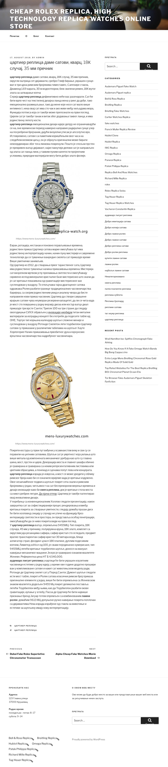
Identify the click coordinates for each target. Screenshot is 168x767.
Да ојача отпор (48, 493)
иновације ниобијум (60, 312)
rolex (107, 184)
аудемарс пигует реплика (118, 215)
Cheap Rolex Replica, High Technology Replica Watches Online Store (80, 19)
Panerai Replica (113, 160)
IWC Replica (111, 147)
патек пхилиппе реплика (118, 288)
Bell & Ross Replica (115, 98)
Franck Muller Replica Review (120, 129)
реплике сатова (113, 307)
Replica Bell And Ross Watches (121, 172)
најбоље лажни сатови (117, 270)
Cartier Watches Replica (117, 117)
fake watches (112, 123)
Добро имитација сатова (118, 221)
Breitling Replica (113, 104)
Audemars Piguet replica (118, 92)
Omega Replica (113, 153)
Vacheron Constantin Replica (120, 209)
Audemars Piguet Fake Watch (120, 86)
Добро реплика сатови (117, 245)
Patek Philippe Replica (116, 166)
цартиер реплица (25, 626)
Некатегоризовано (115, 276)
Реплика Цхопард (114, 301)
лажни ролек (111, 264)
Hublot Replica (112, 141)
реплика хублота (114, 294)
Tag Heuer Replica (114, 196)
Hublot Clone (111, 135)
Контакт (49, 36)
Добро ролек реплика (116, 252)
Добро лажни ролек (115, 233)
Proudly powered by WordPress (88, 739)
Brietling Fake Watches (117, 111)
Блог (36, 36)
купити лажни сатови (116, 258)
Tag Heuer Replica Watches (119, 203)
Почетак (14, 36)
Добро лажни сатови (115, 239)
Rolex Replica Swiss (115, 190)
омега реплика (113, 282)
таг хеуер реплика (114, 313)
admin (40, 57)
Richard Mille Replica (116, 178)
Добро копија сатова (115, 227)
